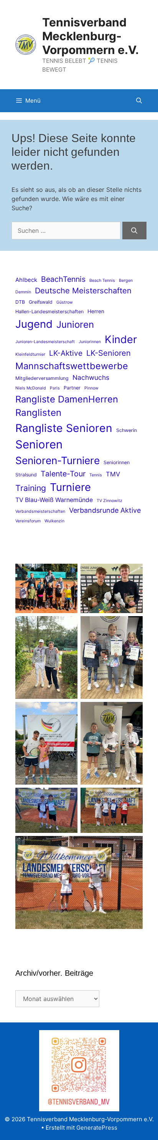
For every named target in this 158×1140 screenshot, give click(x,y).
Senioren (39, 444)
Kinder (121, 339)
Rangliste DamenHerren (66, 399)
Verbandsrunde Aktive (105, 510)
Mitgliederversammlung (42, 378)
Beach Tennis (102, 280)
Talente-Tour (63, 473)
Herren (95, 311)
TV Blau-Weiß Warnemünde (54, 500)
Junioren (75, 324)
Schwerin (126, 430)
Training (30, 488)
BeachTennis (63, 279)
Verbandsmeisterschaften (40, 511)
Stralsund (26, 475)
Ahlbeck (26, 279)
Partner (72, 388)
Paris (55, 388)
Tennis (95, 475)
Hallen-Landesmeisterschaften (49, 311)
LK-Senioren (108, 353)
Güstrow (64, 302)
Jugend (34, 323)
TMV (113, 474)
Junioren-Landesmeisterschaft (45, 341)
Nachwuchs (90, 377)
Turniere (70, 487)
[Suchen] (134, 230)
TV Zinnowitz (109, 500)
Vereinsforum (28, 520)
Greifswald (41, 302)
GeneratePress (96, 1127)
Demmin (23, 291)
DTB (20, 302)
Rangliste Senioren (63, 428)
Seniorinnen (117, 462)
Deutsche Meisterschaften (83, 290)
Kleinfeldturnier (30, 354)
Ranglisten (38, 412)
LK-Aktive (65, 353)
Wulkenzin (54, 520)
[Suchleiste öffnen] (139, 100)
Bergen (126, 280)
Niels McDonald (30, 388)
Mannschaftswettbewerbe (71, 365)
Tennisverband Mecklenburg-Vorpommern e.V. (90, 36)
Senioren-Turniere (57, 460)
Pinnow (91, 388)
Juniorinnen (90, 341)
